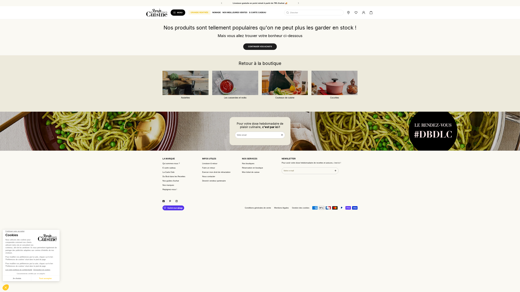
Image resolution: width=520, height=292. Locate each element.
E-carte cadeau (169, 168)
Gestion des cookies (300, 208)
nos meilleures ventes (234, 12)
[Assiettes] (185, 83)
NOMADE (216, 12)
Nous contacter (208, 176)
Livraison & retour (209, 163)
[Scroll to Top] (515, 276)
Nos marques (168, 185)
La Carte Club (168, 172)
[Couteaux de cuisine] (285, 83)
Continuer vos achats (260, 47)
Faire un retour (208, 168)
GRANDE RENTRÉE (199, 12)
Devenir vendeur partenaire (214, 181)
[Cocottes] (334, 83)
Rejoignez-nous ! (169, 189)
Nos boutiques (248, 163)
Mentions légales (281, 208)
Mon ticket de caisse (250, 172)
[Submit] (282, 135)
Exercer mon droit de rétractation (216, 172)
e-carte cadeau (257, 12)
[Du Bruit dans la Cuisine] (156, 12)
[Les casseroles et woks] (235, 83)
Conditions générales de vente (258, 208)
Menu (180, 12)
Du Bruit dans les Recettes (173, 176)
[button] (371, 12)
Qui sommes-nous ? (171, 163)
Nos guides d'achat (170, 181)
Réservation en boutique (252, 168)
